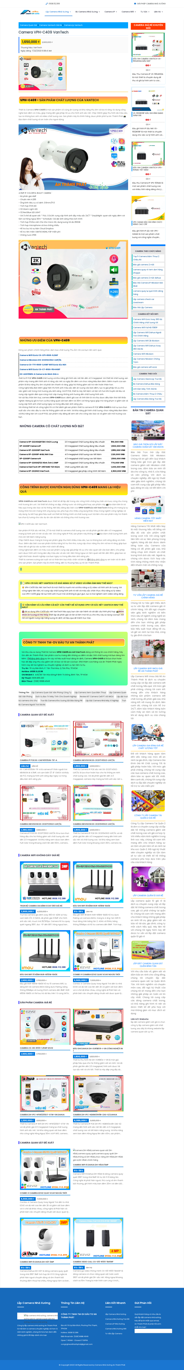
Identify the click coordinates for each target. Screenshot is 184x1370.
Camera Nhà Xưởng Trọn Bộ (117, 1319)
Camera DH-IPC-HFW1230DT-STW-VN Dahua (42, 1114)
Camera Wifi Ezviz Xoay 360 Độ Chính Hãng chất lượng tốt (147, 321)
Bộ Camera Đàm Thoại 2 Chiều (147, 394)
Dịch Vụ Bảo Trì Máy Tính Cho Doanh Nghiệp (56, 696)
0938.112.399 (54, 3)
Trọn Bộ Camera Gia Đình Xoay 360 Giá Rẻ (41, 905)
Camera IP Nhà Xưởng (115, 1324)
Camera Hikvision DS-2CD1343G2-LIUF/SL (94, 824)
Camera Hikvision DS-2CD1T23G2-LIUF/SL (41, 824)
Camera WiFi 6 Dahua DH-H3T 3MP (37, 1262)
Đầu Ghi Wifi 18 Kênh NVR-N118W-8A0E (91, 905)
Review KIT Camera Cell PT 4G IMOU (97, 696)
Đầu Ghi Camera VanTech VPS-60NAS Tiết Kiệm (147, 168)
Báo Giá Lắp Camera (142, 307)
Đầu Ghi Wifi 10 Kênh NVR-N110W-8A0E (38, 974)
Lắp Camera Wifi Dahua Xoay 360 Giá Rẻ (147, 347)
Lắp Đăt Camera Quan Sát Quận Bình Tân (148, 965)
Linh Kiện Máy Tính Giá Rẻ (145, 389)
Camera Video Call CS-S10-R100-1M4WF (93, 1261)
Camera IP (110, 11)
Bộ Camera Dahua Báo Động (146, 384)
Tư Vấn (144, 11)
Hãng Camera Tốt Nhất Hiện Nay (148, 519)
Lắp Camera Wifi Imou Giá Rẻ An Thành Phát (148, 670)
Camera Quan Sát (28, 25)
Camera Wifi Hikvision (143, 354)
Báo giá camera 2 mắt (143, 264)
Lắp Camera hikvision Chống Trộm (146, 360)
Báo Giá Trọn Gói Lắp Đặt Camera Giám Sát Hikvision (148, 445)
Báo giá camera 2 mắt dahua (147, 277)
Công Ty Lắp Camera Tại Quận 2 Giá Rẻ (148, 816)
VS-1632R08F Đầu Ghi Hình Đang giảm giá (148, 114)
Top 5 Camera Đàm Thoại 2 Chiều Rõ (146, 258)
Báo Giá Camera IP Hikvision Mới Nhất (148, 284)
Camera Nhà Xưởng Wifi (115, 1328)
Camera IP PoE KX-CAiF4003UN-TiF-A (38, 760)
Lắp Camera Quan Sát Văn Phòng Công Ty (51, 692)
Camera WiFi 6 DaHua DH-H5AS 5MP (90, 1164)
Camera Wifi (128, 11)
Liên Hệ (157, 11)
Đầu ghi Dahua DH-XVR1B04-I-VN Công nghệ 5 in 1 (98, 1049)
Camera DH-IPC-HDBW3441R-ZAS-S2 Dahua (95, 1114)
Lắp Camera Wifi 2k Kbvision (146, 340)
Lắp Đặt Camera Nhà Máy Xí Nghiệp (102, 700)
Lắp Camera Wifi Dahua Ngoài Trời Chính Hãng (147, 334)
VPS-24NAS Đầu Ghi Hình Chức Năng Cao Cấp (147, 223)
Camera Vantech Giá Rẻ (50, 25)
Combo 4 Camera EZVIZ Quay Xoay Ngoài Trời (96, 974)
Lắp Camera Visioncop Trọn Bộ (147, 379)
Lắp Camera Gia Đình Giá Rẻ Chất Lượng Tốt (148, 747)
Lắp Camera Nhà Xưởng (57, 11)
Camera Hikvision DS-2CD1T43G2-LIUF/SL (94, 760)
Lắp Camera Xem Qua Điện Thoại (90, 692)
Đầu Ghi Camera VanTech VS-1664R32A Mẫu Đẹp (147, 59)
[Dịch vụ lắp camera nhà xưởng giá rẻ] (37, 1318)
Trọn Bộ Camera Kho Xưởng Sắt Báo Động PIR (61, 700)
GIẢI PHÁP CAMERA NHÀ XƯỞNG (151, 3)
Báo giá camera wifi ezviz (145, 367)
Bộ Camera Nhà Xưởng (87, 11)
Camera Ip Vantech (73, 25)
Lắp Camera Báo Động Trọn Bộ (147, 399)
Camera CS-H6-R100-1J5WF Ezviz (36, 1048)
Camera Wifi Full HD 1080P (145, 327)
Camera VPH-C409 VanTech (44, 32)
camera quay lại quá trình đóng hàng (148, 293)
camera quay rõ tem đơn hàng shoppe (148, 271)
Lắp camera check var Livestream (143, 301)
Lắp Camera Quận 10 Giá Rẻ (148, 895)
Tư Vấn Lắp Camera (113, 1333)
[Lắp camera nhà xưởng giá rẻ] (29, 14)
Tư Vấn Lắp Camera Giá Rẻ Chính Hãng (148, 596)
